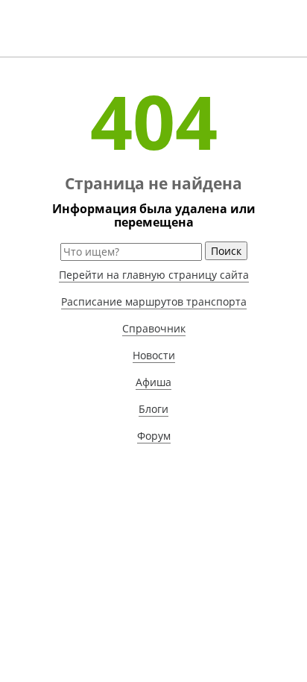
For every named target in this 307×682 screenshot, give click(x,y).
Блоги (153, 409)
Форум (154, 436)
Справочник (154, 328)
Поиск (226, 251)
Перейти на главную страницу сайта (154, 275)
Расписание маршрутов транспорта (154, 301)
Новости (154, 355)
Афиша (153, 382)
